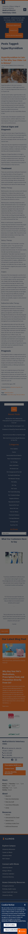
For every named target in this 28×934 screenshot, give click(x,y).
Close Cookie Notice (12, 930)
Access (23, 931)
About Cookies (10, 925)
